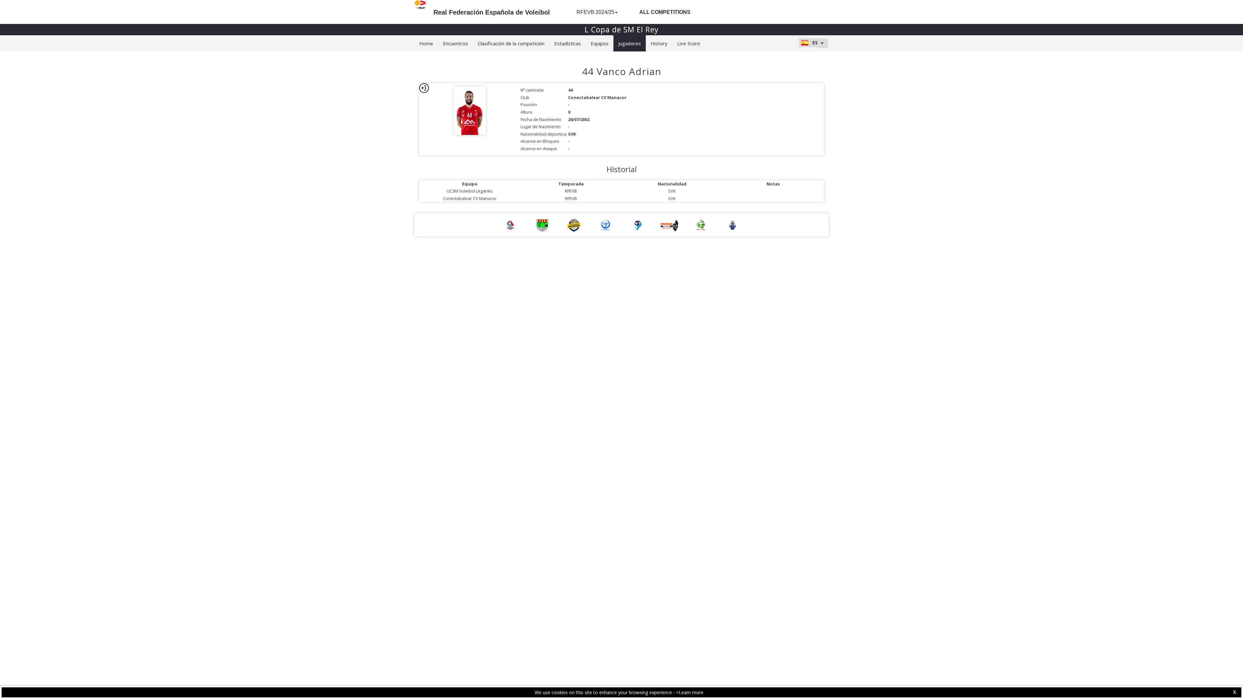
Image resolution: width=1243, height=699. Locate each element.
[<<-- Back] (424, 88)
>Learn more (689, 692)
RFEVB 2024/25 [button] (595, 12)
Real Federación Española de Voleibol (491, 12)
